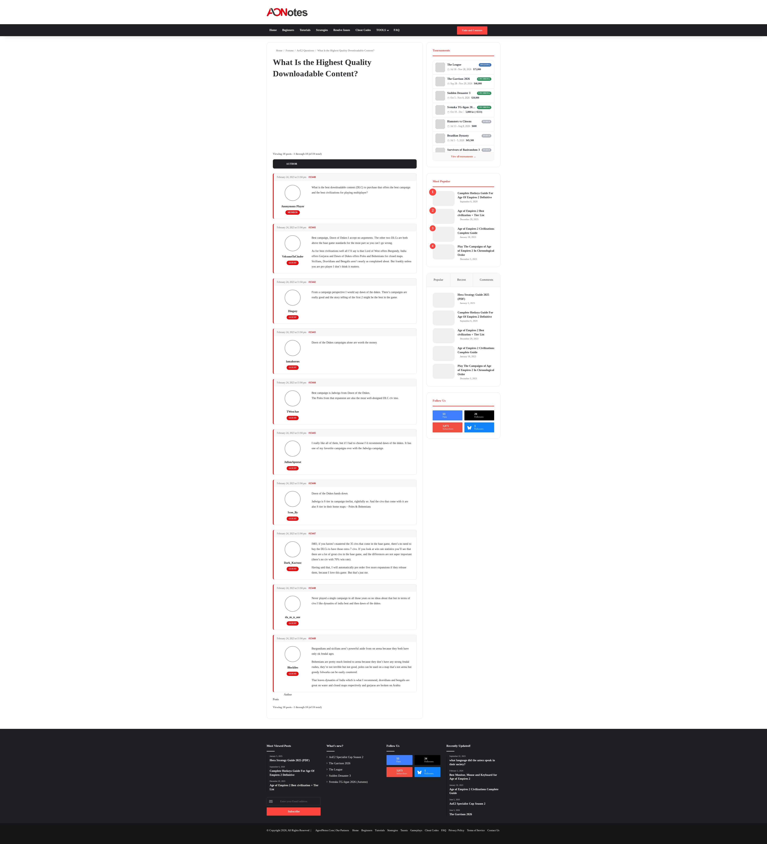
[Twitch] (490, 69)
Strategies (322, 30)
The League (454, 64)
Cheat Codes (363, 30)
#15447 (312, 533)
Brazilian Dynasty (458, 135)
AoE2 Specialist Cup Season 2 (346, 757)
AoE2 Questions (305, 50)
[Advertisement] (345, 115)
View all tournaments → (463, 156)
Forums (290, 50)
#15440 (312, 177)
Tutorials (305, 30)
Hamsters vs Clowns (459, 121)
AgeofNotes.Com (324, 830)
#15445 (312, 433)
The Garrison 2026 (458, 78)
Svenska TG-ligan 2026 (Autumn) (461, 107)
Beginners (288, 30)
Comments (486, 279)
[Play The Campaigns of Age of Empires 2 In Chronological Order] (444, 251)
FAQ (396, 30)
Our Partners (342, 830)
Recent (461, 279)
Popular (438, 279)
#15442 (312, 282)
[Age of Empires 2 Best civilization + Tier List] (444, 216)
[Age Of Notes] (287, 12)
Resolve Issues (341, 30)
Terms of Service (476, 830)
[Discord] (486, 69)
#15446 (312, 483)
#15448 (312, 588)
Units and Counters (472, 30)
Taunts (404, 830)
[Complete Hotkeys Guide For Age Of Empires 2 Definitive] (444, 198)
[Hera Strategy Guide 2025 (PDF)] (444, 300)
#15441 (312, 227)
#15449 (312, 638)
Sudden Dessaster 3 (458, 93)
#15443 (312, 332)
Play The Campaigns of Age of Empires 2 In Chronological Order (476, 250)
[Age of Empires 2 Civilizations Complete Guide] (444, 234)
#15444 (312, 382)
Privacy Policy (456, 830)
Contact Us (493, 830)
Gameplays (416, 830)
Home (273, 30)
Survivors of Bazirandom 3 (463, 149)
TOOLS (381, 30)
